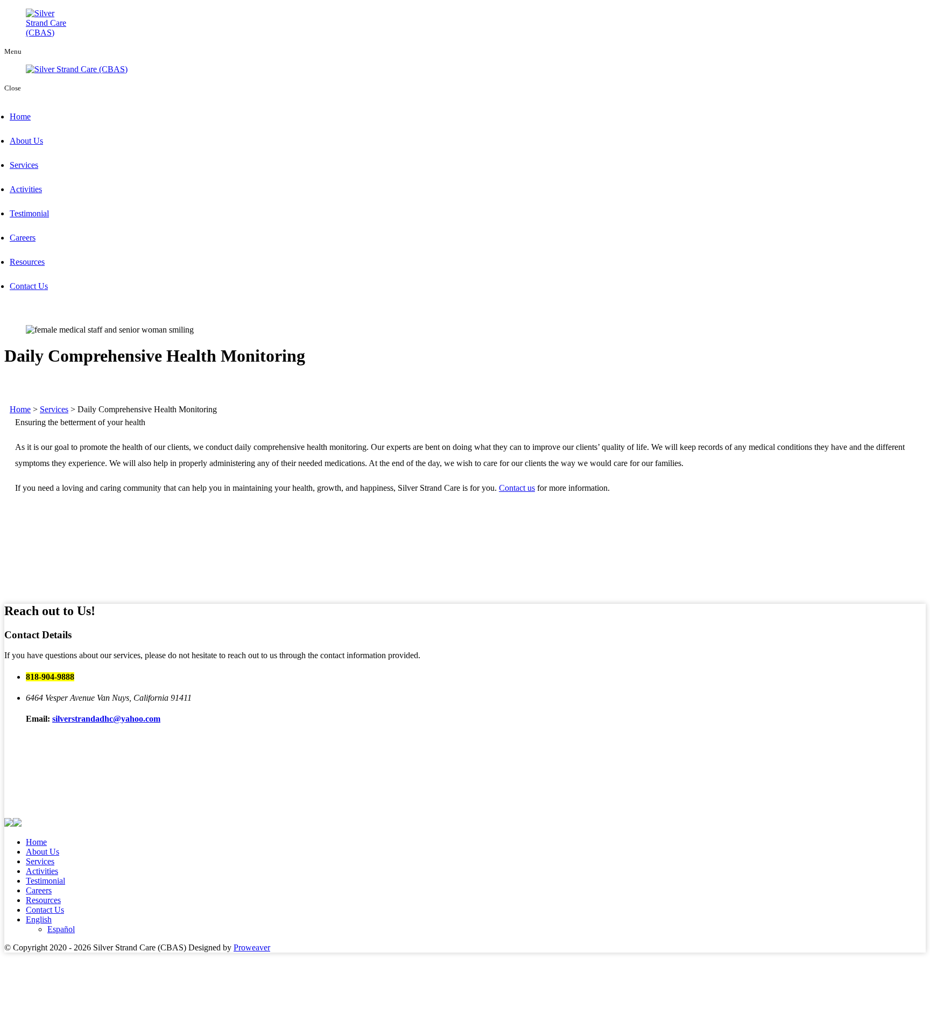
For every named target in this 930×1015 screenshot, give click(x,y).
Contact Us (29, 286)
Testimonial (29, 213)
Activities (26, 189)
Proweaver (252, 947)
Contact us (517, 487)
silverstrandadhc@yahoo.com (106, 718)
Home (20, 116)
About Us (26, 140)
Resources (27, 261)
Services (24, 165)
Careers (23, 237)
